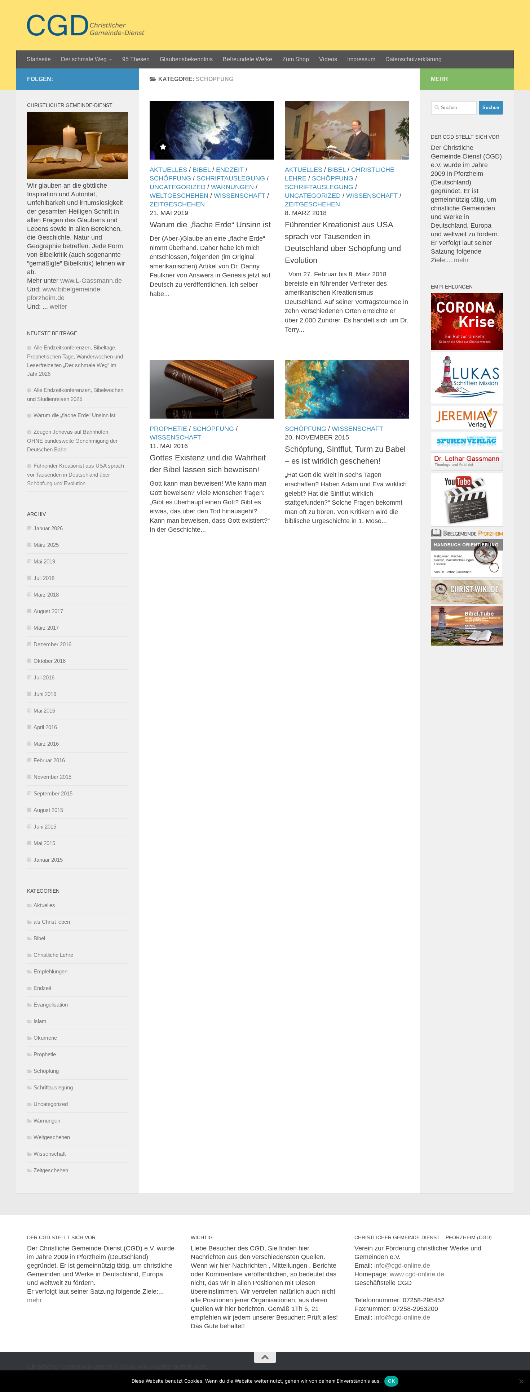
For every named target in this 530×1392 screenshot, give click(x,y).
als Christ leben (52, 922)
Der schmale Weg (84, 59)
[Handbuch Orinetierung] (467, 575)
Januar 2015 (48, 860)
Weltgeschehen (179, 195)
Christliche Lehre (53, 955)
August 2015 (48, 810)
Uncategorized (178, 187)
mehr (461, 260)
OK (391, 1381)
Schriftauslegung (230, 178)
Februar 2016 (49, 760)
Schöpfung (170, 178)
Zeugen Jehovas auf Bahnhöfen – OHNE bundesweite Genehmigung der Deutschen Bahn (72, 440)
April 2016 (45, 727)
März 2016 (46, 744)
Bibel (202, 169)
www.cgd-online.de (417, 1274)
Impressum (361, 59)
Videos (328, 59)
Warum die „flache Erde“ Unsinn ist (210, 224)
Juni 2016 (45, 694)
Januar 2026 (48, 528)
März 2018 (46, 595)
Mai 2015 (44, 843)
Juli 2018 (44, 578)
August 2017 (48, 611)
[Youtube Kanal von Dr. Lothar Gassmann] (467, 524)
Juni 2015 (45, 827)
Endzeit (230, 169)
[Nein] (521, 1381)
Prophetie (168, 428)
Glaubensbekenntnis (186, 59)
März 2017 (46, 628)
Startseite (39, 59)
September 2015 (53, 793)
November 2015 (52, 777)
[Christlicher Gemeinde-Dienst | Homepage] (86, 25)
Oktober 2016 (50, 661)
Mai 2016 (44, 711)
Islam (40, 1021)
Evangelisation (51, 1004)
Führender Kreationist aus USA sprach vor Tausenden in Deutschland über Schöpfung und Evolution (75, 474)
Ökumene (45, 1038)
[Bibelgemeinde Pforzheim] (467, 534)
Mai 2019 (44, 561)
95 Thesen (136, 59)
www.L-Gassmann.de (91, 280)
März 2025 (46, 545)
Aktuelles (168, 169)
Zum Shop (295, 59)
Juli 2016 (44, 677)
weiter (58, 306)
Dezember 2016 (52, 644)
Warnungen (232, 187)
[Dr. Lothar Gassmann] (467, 468)
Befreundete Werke (247, 59)
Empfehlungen (50, 971)
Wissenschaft (239, 195)
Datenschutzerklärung (413, 59)
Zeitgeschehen (177, 204)
